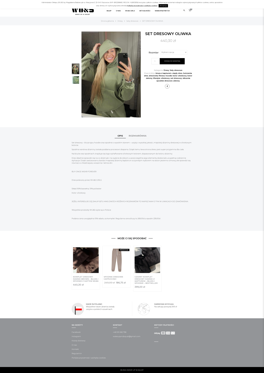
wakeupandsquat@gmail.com (126, 336)
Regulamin (77, 353)
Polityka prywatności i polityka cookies (89, 358)
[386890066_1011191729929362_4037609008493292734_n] (75, 80)
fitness (162, 76)
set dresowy (176, 78)
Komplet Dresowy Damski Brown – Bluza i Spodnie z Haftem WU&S (85, 279)
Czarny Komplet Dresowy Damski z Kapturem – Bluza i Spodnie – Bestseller (146, 280)
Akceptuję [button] (163, 6)
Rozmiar (154, 52)
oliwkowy (165, 78)
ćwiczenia (187, 73)
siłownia (186, 78)
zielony (176, 81)
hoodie (169, 76)
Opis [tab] (120, 135)
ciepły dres (177, 73)
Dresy (166, 70)
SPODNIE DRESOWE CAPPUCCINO (113, 278)
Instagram (76, 336)
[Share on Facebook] (167, 86)
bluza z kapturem (163, 73)
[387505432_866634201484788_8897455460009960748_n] (111, 74)
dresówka (153, 76)
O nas (74, 345)
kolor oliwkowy (180, 76)
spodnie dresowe (164, 81)
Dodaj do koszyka (172, 61)
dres (146, 76)
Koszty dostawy (78, 341)
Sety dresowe (176, 70)
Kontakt (75, 349)
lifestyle (156, 78)
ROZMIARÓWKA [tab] (137, 135)
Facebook (76, 332)
